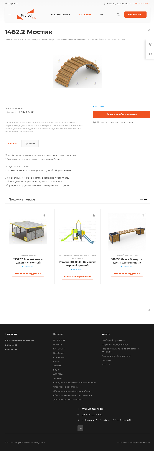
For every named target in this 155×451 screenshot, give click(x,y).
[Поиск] (118, 14)
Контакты (11, 349)
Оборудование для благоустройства (72, 391)
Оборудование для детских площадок (72, 395)
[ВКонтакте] (80, 428)
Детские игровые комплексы (68, 399)
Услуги (106, 334)
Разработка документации (115, 344)
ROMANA (58, 344)
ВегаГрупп (58, 353)
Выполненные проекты (19, 340)
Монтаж (106, 364)
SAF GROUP (59, 349)
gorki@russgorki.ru (92, 414)
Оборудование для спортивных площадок (75, 382)
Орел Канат (59, 357)
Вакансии (11, 344)
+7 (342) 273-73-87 (117, 3)
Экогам (57, 365)
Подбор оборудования (113, 340)
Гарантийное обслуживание (116, 356)
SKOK (56, 370)
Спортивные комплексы (65, 387)
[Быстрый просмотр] (44, 215)
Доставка (30, 143)
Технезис (58, 378)
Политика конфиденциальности (133, 442)
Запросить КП (135, 14)
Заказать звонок (141, 3)
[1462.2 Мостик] (77, 71)
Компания (11, 334)
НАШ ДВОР (59, 340)
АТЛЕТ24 (58, 374)
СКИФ (56, 361)
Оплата (12, 143)
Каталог (58, 334)
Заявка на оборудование (122, 114)
